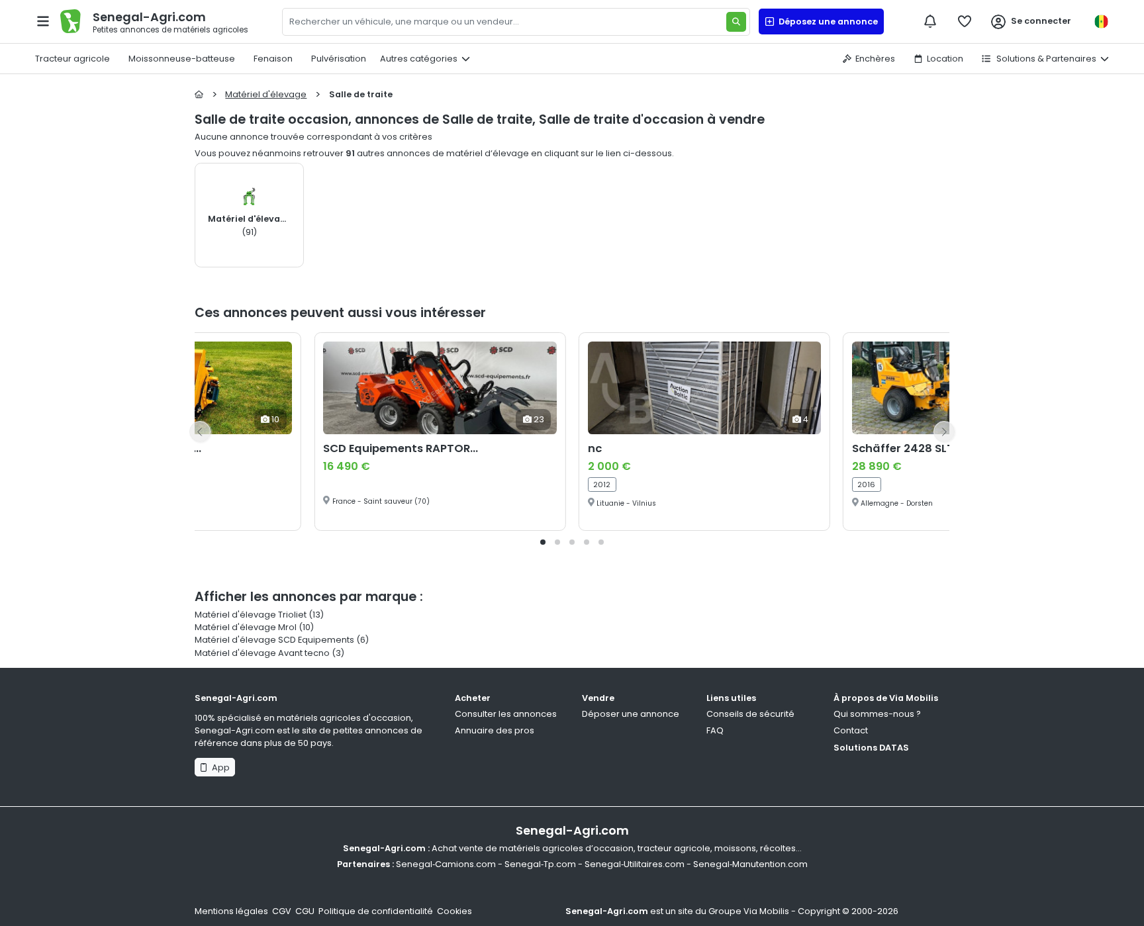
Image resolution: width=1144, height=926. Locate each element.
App (219, 767)
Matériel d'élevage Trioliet (251, 614)
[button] (543, 542)
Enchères (875, 58)
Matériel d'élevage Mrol (246, 627)
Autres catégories (418, 58)
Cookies (454, 911)
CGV (281, 911)
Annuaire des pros (494, 730)
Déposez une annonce (826, 21)
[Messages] (930, 21)
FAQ (715, 730)
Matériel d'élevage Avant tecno (262, 653)
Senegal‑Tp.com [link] (540, 864)
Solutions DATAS (871, 747)
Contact (851, 730)
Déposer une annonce (630, 713)
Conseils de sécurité (750, 713)
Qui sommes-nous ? (877, 713)
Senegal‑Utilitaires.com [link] (635, 864)
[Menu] (43, 21)
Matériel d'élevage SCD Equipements (274, 639)
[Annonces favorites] (964, 21)
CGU (304, 911)
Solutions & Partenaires (1045, 58)
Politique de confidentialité (375, 911)
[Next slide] (944, 431)
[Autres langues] (1101, 21)
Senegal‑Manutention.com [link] (750, 864)
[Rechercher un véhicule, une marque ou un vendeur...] (736, 22)
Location (945, 58)
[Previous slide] (200, 431)
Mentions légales (231, 911)
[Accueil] (199, 94)
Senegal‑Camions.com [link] (446, 864)
